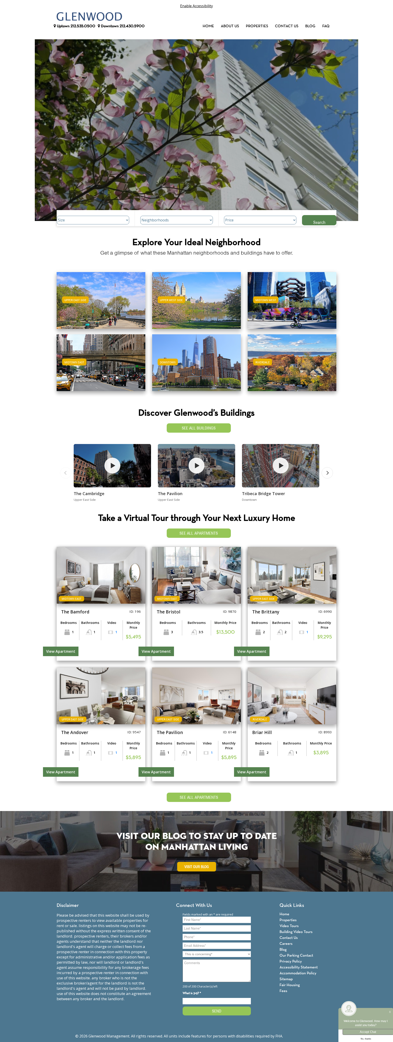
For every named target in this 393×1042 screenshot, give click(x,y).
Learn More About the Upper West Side (196, 298)
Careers (286, 943)
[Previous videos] (65, 473)
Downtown (122, 26)
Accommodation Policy (298, 973)
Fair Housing (290, 985)
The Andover (74, 732)
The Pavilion (170, 493)
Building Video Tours (296, 932)
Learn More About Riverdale (292, 360)
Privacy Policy (291, 961)
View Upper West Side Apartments (196, 303)
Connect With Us (194, 905)
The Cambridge (89, 493)
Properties (257, 26)
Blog (310, 26)
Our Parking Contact (296, 955)
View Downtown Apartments (196, 366)
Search (319, 222)
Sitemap (286, 979)
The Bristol (168, 612)
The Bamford (75, 612)
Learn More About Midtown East (101, 360)
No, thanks (366, 1039)
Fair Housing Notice (301, 1036)
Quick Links (292, 905)
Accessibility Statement (299, 967)
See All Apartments (198, 533)
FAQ (326, 26)
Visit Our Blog (196, 867)
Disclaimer (68, 905)
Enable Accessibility (196, 5)
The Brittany (265, 612)
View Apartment (60, 651)
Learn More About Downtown (196, 360)
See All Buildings (199, 428)
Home (208, 26)
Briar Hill (262, 732)
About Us (230, 26)
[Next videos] (327, 473)
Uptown (75, 26)
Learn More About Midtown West (292, 298)
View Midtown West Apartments (292, 303)
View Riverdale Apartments (292, 366)
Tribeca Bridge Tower (263, 493)
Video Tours (289, 926)
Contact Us (286, 26)
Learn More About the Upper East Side (101, 298)
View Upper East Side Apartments (101, 303)
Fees (283, 991)
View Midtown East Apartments (101, 366)
